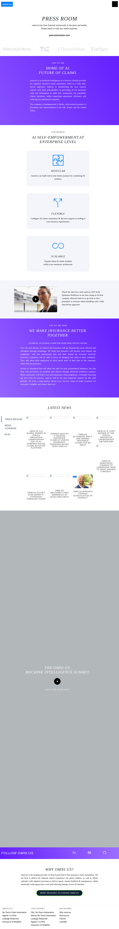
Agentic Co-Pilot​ (38, 922)
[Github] (104, 852)
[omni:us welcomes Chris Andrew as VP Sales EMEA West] (59, 480)
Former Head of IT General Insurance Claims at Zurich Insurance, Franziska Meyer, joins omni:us (59, 440)
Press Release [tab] (13, 419)
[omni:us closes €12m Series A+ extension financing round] (36, 481)
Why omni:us (65, 912)
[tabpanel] (71, 459)
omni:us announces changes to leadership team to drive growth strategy (106, 466)
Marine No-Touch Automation (43, 915)
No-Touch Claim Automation (14, 912)
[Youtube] (89, 852)
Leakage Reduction (10, 919)
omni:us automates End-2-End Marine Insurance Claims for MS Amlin (83, 439)
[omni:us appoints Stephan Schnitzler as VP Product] (83, 481)
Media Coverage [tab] (10, 426)
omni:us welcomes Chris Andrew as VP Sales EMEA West (59, 494)
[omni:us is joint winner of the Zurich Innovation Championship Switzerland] (106, 422)
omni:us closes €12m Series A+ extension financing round (36, 496)
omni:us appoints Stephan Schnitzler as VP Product (83, 495)
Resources (64, 915)
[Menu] (115, 4)
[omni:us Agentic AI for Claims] (7, 4)
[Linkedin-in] (74, 852)
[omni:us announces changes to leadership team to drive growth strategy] (106, 451)
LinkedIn (63, 922)
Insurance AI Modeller (11, 922)
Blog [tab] (7, 434)
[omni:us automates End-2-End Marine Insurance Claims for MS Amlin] (83, 423)
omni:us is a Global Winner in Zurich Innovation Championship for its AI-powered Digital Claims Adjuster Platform (36, 439)
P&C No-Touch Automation (42, 912)
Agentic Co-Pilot (9, 915)
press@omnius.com (59, 35)
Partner (63, 919)
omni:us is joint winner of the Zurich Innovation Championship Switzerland (106, 436)
